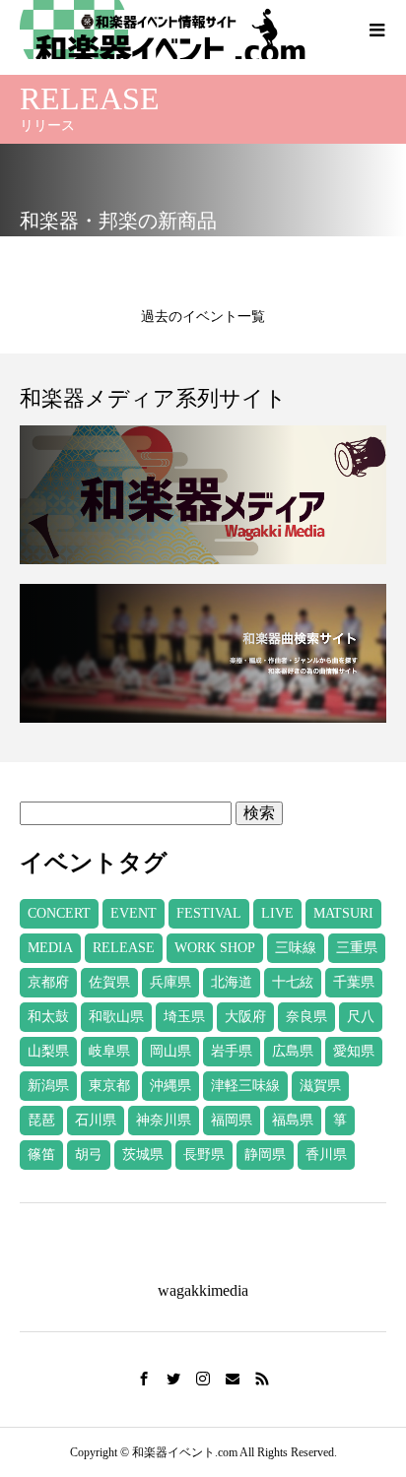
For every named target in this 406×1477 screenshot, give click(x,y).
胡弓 (88, 1154)
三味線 (295, 947)
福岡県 (231, 1120)
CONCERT (59, 913)
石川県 (95, 1120)
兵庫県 (170, 982)
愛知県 (353, 1051)
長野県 (204, 1154)
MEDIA (50, 947)
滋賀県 (320, 1085)
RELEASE (124, 947)
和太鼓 (48, 1016)
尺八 (360, 1016)
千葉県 (353, 982)
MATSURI (343, 913)
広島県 (292, 1051)
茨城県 (143, 1154)
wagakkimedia (203, 1290)
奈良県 (306, 1016)
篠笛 (41, 1154)
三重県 (356, 947)
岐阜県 (109, 1051)
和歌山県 (116, 1016)
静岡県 (265, 1154)
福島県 (292, 1120)
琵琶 (41, 1120)
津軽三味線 (245, 1085)
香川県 (326, 1154)
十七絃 (292, 982)
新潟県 (48, 1085)
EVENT (133, 913)
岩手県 (231, 1051)
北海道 (231, 982)
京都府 (48, 982)
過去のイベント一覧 (203, 316)
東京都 (109, 1085)
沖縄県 (170, 1085)
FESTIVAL (208, 913)
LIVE (277, 913)
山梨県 (48, 1051)
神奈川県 (163, 1120)
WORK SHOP (214, 947)
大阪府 (245, 1016)
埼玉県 (184, 1016)
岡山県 (170, 1051)
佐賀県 (109, 982)
